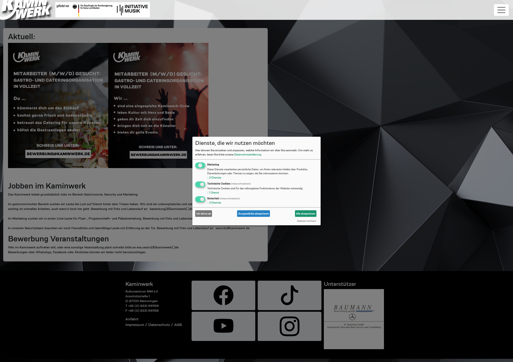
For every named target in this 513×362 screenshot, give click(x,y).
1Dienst (213, 192)
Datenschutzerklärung (247, 154)
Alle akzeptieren (305, 213)
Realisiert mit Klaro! (306, 221)
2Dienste (214, 177)
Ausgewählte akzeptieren (253, 213)
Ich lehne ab (203, 213)
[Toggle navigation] (501, 10)
